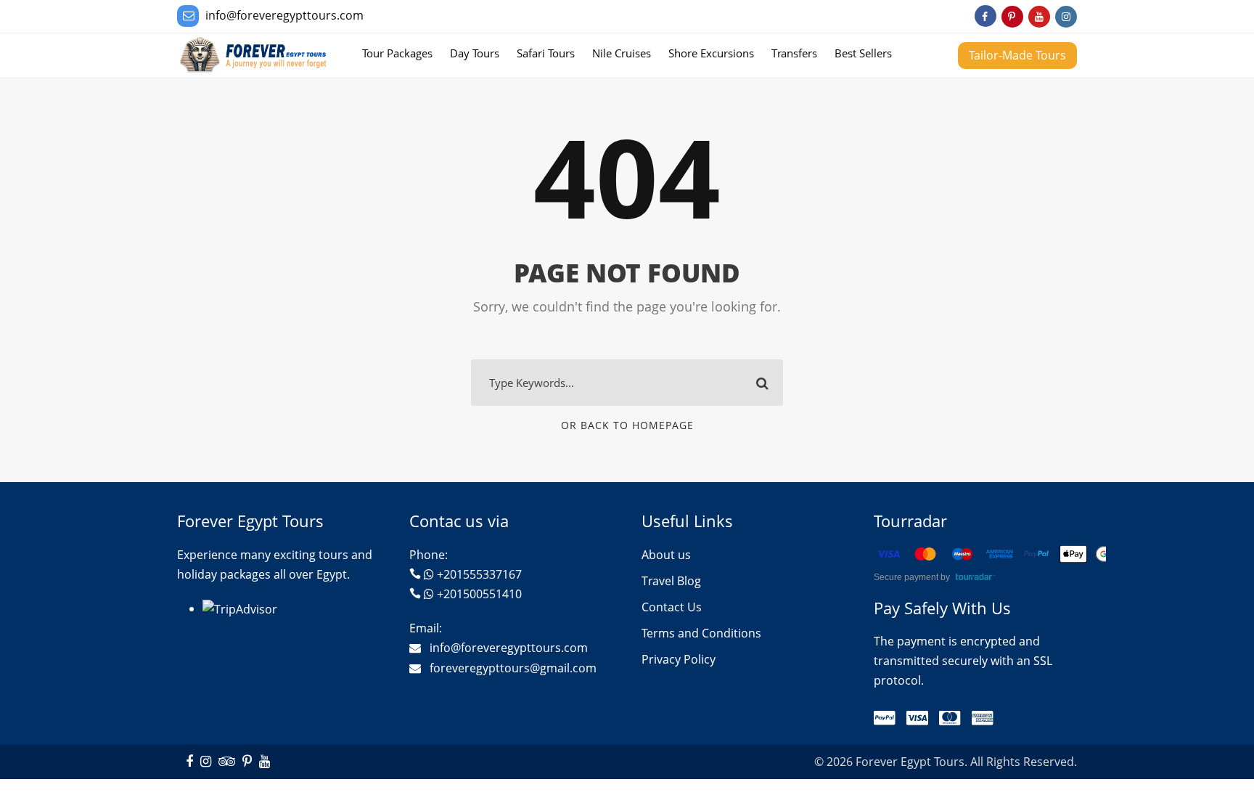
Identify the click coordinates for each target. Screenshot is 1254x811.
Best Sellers (863, 53)
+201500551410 (479, 594)
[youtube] (1039, 16)
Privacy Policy (679, 659)
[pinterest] (1012, 16)
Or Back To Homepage (627, 425)
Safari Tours (546, 53)
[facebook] (985, 16)
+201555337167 (479, 574)
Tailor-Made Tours (1017, 55)
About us (666, 555)
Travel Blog (671, 581)
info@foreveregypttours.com (284, 15)
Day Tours (474, 53)
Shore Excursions (711, 53)
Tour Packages (397, 53)
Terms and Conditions (701, 633)
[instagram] (1066, 16)
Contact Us (672, 607)
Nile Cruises (621, 53)
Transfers (794, 53)
